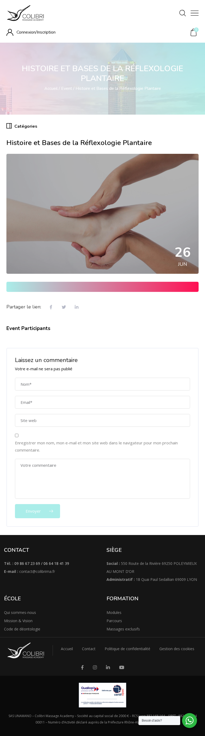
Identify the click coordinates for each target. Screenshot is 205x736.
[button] (193, 32)
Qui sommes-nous (20, 612)
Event (66, 88)
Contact (89, 648)
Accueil (51, 88)
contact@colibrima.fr (37, 571)
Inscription (46, 32)
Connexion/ (27, 32)
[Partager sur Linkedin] (76, 307)
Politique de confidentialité (127, 648)
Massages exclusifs (123, 629)
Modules (114, 612)
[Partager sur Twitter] (64, 307)
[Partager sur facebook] (51, 307)
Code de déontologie (22, 629)
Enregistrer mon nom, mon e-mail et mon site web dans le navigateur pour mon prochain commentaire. (96, 446)
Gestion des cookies (176, 648)
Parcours (114, 620)
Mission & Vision (18, 620)
